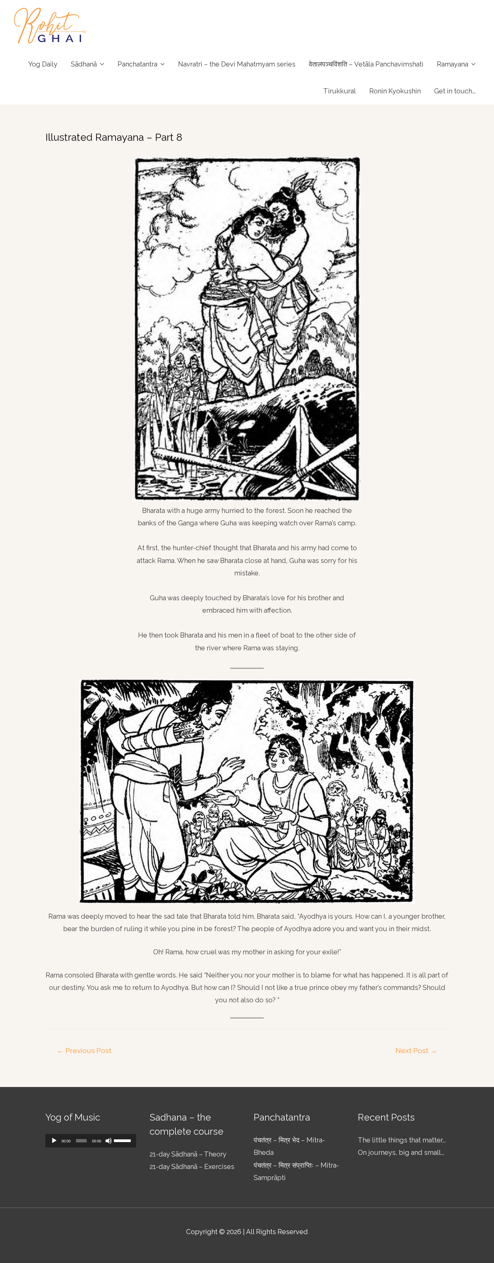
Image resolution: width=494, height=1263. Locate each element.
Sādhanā (84, 64)
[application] (90, 1140)
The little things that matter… (402, 1140)
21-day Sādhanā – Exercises (192, 1167)
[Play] (54, 1140)
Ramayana (452, 64)
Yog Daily (42, 64)
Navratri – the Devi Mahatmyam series (236, 64)
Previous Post (84, 1050)
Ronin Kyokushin (395, 91)
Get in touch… (455, 91)
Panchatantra (137, 64)
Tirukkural (339, 91)
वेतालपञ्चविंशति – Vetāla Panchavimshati (366, 64)
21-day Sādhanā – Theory (188, 1154)
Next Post (416, 1050)
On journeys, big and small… (401, 1152)
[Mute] (108, 1140)
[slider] (123, 1140)
